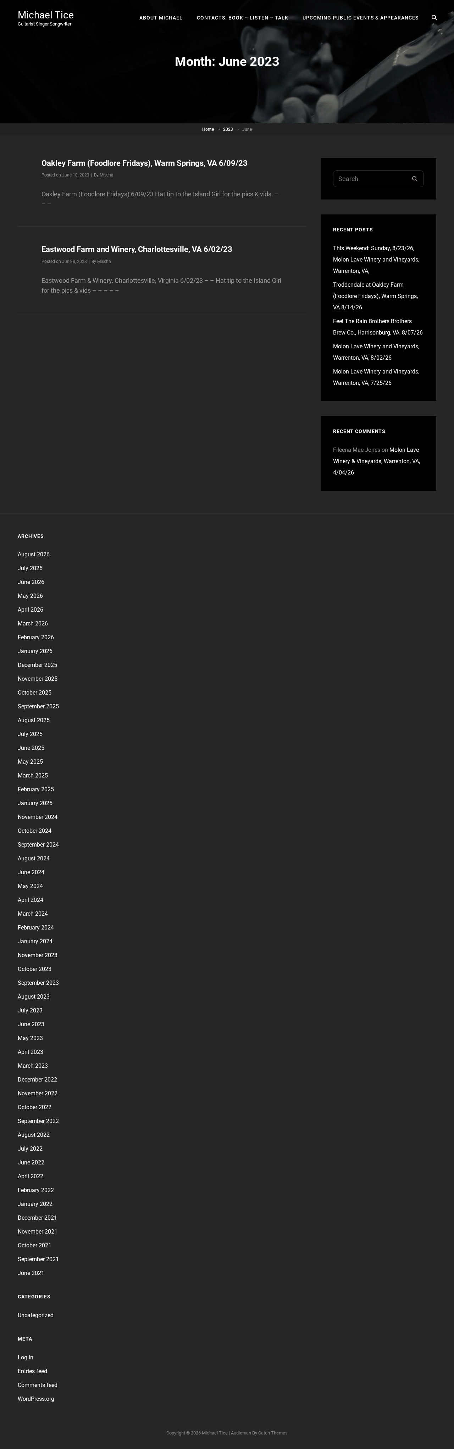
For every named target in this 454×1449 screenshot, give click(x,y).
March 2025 (33, 775)
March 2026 (33, 623)
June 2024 (31, 872)
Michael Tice (46, 15)
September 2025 (38, 706)
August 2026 (34, 554)
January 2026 (35, 651)
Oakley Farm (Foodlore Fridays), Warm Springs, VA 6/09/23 (144, 163)
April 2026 (30, 609)
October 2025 (34, 692)
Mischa (107, 175)
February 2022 (36, 1190)
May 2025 (30, 761)
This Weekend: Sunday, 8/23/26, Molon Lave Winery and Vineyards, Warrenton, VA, (376, 259)
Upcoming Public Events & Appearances (361, 18)
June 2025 (31, 748)
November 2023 (37, 955)
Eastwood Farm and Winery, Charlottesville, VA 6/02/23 (136, 249)
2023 (228, 129)
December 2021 (37, 1217)
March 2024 (33, 913)
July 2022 (30, 1148)
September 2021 (38, 1259)
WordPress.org (36, 1398)
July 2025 (30, 734)
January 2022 (35, 1204)
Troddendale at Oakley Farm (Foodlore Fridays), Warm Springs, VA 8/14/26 (375, 296)
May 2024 (30, 886)
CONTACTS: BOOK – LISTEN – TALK (242, 18)
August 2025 (34, 720)
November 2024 (37, 817)
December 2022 (37, 1079)
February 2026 (36, 637)
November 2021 (37, 1231)
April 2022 (30, 1176)
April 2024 (30, 900)
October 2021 (34, 1245)
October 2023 (34, 969)
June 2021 (31, 1273)
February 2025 (36, 789)
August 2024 (34, 858)
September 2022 (38, 1121)
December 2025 (37, 665)
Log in (25, 1357)
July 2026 (30, 568)
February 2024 (36, 927)
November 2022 (37, 1093)
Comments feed (37, 1385)
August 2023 (34, 996)
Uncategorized (36, 1315)
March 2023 (33, 1065)
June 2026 (31, 582)
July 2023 (30, 1010)
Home (208, 129)
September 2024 (38, 844)
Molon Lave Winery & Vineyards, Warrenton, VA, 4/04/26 (376, 461)
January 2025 (35, 803)
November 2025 (37, 678)
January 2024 (35, 941)
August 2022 (34, 1134)
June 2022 (31, 1162)
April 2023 (30, 1052)
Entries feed (32, 1371)
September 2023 (38, 982)
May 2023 (30, 1038)
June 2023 (31, 1024)
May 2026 (30, 595)
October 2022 (34, 1107)
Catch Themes (273, 1433)
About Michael (161, 18)
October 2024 (34, 830)
